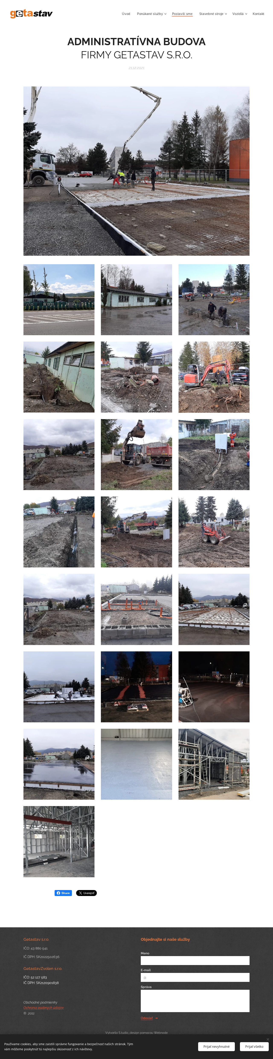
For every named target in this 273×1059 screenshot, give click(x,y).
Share (65, 893)
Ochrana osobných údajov (43, 1008)
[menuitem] (127, 14)
